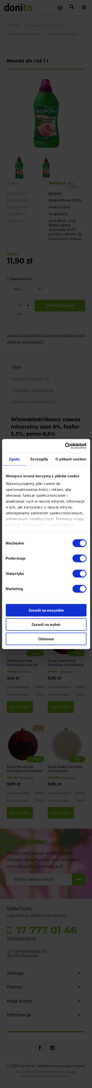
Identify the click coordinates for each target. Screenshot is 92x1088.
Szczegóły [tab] (39, 459)
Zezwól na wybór (46, 624)
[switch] (79, 558)
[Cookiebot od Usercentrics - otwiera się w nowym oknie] (65, 446)
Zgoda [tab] (14, 459)
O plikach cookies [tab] (70, 459)
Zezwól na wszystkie (46, 610)
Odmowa (46, 639)
